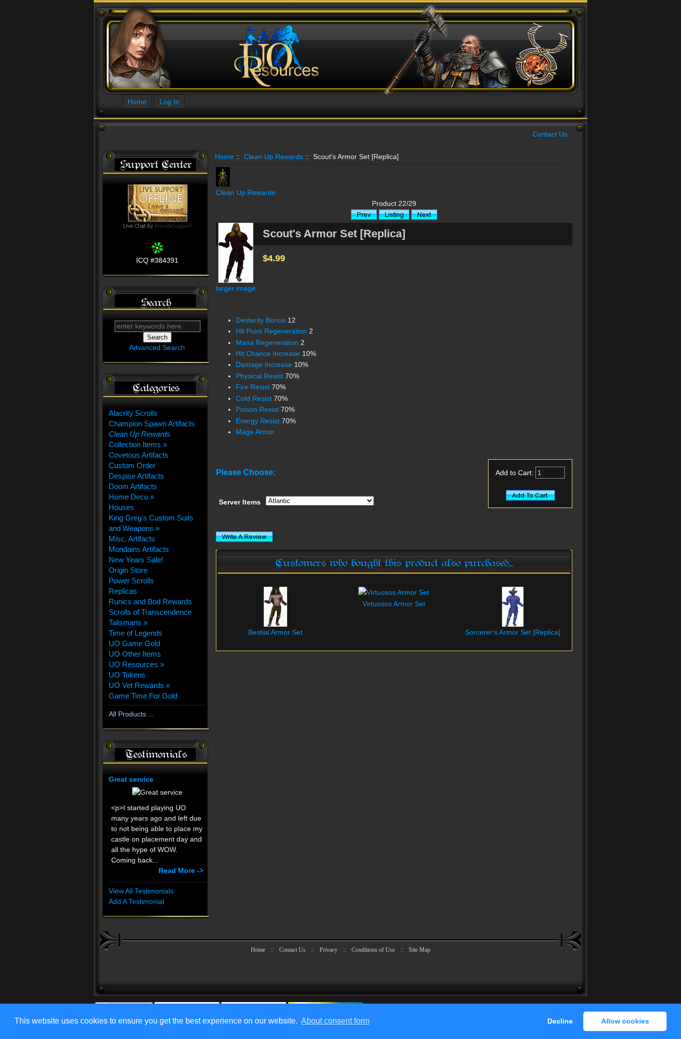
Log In (169, 102)
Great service (131, 779)
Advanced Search (157, 347)
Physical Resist (259, 376)
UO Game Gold (134, 643)
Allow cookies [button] (625, 1021)
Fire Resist (253, 387)
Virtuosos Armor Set (393, 604)
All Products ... (131, 714)
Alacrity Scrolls (133, 413)
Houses (121, 507)
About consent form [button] (335, 1021)
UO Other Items (135, 654)
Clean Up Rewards (273, 157)
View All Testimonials (141, 891)
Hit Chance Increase (268, 353)
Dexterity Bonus (261, 320)
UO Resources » (136, 664)
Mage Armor (255, 432)
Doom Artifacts (133, 486)
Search (156, 303)
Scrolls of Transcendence (150, 612)
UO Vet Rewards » (139, 685)
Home (137, 102)
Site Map (419, 949)
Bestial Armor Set (275, 632)
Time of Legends (136, 633)
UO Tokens (127, 675)
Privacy (329, 949)
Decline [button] (560, 1021)
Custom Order (132, 465)
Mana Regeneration (267, 342)
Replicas (123, 591)
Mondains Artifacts (139, 549)
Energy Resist (258, 421)
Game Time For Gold (143, 696)
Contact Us (549, 134)
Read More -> (181, 870)
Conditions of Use (373, 949)
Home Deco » (131, 497)
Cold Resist (254, 398)
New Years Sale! (136, 559)
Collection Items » (138, 444)
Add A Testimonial (136, 901)
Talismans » (128, 622)
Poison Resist (257, 409)
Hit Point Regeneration (271, 331)
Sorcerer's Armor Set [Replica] (512, 632)
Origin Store (128, 570)
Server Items (240, 502)
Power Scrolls (131, 580)
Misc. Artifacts (132, 538)
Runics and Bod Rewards (150, 601)
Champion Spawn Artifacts (152, 423)
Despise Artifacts (136, 476)
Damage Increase (264, 364)
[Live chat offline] (157, 219)
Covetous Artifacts (139, 455)
